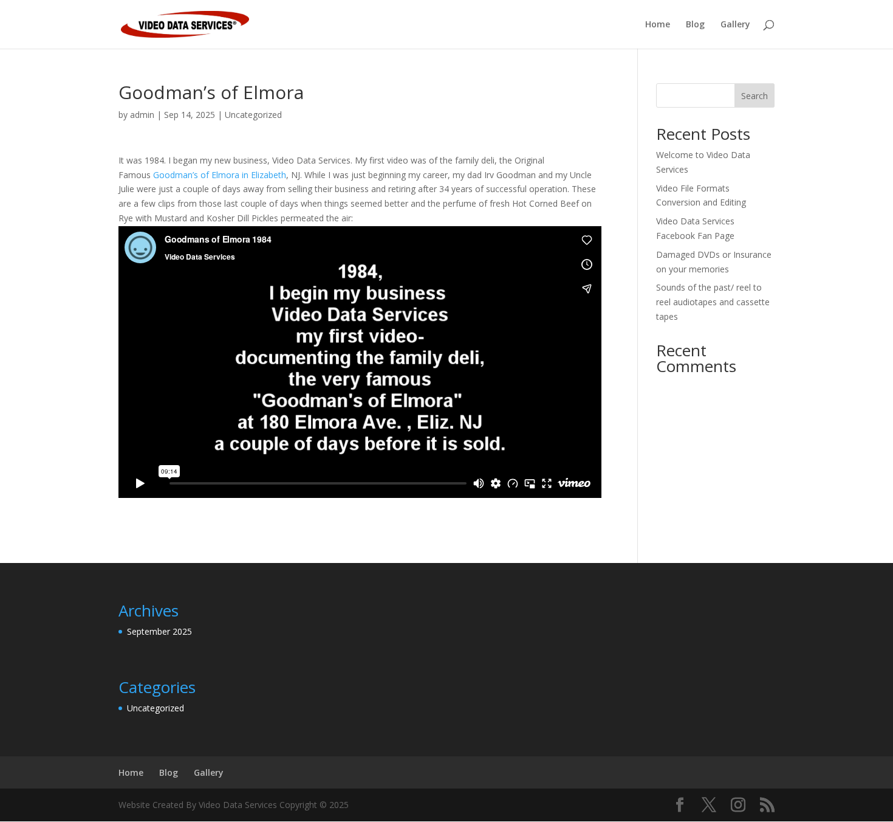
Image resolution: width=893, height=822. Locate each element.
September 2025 (159, 631)
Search (754, 96)
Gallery (735, 25)
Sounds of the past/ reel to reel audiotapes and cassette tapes (713, 301)
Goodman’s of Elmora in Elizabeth (219, 175)
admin (142, 114)
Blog (695, 25)
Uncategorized (253, 114)
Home (657, 25)
